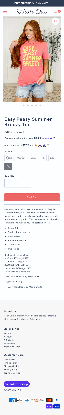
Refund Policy (10, 363)
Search (7, 333)
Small (9, 158)
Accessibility (10, 343)
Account (8, 337)
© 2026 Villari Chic (13, 390)
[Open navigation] (5, 11)
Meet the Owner (12, 346)
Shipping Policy (11, 366)
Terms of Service (12, 373)
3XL (8, 166)
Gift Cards (9, 340)
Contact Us (9, 359)
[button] (32, 145)
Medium (21, 158)
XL (43, 158)
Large (33, 158)
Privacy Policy (10, 369)
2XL (52, 158)
